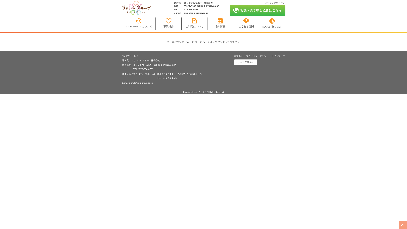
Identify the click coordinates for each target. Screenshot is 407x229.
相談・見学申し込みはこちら (261, 10)
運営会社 (238, 56)
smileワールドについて (139, 26)
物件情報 (220, 26)
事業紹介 (168, 26)
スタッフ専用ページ (275, 2)
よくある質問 (246, 26)
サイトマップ (278, 56)
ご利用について (194, 26)
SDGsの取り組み (272, 26)
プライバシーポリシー (257, 56)
